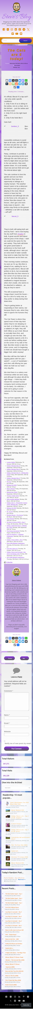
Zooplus (21, 234)
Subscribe (26, 1005)
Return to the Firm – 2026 (12, 939)
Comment (8, 691)
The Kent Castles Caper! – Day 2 (13, 898)
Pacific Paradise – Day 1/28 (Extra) (14, 878)
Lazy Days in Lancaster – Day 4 (13, 912)
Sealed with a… (9, 948)
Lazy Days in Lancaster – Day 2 (13, 921)
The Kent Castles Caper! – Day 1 (13, 903)
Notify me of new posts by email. (18, 743)
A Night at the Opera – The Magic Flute (15, 952)
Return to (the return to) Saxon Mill (14, 930)
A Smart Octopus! (16, 823)
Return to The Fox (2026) (11, 975)
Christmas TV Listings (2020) (19, 857)
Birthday (15, 67)
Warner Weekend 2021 (17, 863)
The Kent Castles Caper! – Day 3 (13, 894)
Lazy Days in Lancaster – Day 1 (13, 925)
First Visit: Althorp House (12, 907)
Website (7, 731)
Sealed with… (15, 851)
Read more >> (21, 879)
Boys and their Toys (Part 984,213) (14, 971)
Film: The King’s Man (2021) (19, 845)
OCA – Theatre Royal (10, 934)
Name (7, 715)
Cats (19, 67)
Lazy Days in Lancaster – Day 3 (13, 916)
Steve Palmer (17, 65)
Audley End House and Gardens (13, 943)
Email (7, 723)
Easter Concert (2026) (10, 984)
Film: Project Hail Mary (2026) (13, 980)
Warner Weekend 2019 (17, 810)
